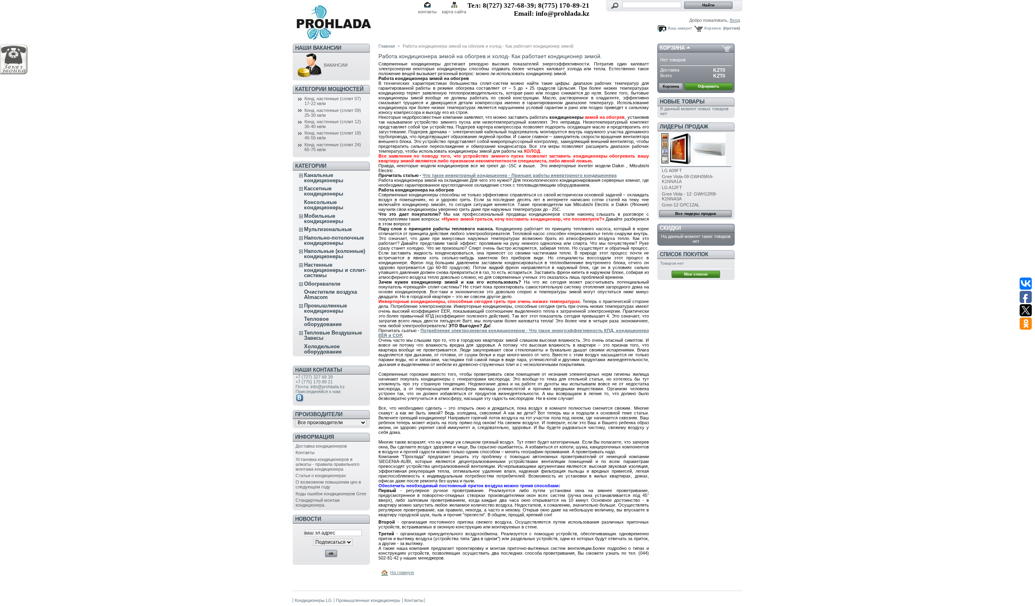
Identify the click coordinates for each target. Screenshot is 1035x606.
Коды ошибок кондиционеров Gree (331, 493)
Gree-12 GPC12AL (680, 204)
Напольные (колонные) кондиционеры (334, 253)
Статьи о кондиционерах (321, 475)
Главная (386, 46)
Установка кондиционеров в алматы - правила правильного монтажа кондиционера (327, 464)
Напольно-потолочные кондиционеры (334, 240)
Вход (735, 20)
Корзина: (713, 28)
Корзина (672, 48)
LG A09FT (672, 170)
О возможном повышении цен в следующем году (328, 484)
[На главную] (385, 572)
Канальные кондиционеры (323, 177)
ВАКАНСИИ (335, 65)
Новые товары (682, 102)
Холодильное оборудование (323, 349)
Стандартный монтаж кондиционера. (318, 502)
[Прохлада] (333, 38)
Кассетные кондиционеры (323, 191)
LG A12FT (672, 187)
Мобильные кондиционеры (323, 218)
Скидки (670, 228)
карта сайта (454, 11)
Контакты (305, 452)
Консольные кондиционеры (323, 204)
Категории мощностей (329, 89)
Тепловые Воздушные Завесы (333, 335)
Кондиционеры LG (313, 600)
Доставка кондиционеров (321, 446)
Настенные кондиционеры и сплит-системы (335, 270)
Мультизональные (328, 229)
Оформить (708, 86)
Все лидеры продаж (695, 213)
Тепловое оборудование (323, 321)
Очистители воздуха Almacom (330, 294)
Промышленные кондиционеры (325, 308)
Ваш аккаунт (680, 28)
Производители (318, 414)
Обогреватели (322, 284)
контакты (427, 11)
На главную (402, 572)
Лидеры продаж (684, 127)
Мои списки (696, 274)
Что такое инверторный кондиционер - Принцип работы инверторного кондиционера (519, 175)
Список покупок (684, 254)
